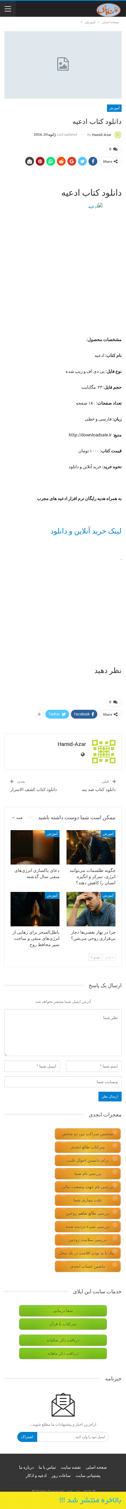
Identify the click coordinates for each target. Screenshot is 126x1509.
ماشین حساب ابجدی (87, 1266)
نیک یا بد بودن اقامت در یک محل (87, 1253)
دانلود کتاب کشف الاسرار (33, 789)
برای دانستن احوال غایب (88, 1160)
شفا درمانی (63, 1311)
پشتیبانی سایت (88, 1475)
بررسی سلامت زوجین (88, 1240)
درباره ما (26, 1467)
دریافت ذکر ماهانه (63, 1353)
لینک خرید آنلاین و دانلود (86, 531)
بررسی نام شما (87, 1173)
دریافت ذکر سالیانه (63, 1340)
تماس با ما (47, 1467)
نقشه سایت (71, 1467)
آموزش (114, 108)
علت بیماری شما (88, 1200)
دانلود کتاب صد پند (99, 789)
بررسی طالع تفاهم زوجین (88, 1213)
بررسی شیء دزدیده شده (88, 1226)
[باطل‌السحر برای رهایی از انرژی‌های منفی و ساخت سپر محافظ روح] (35, 909)
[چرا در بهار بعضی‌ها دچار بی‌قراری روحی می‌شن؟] (91, 909)
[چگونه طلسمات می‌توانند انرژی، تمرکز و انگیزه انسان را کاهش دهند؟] (91, 847)
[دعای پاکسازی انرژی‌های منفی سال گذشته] (35, 847)
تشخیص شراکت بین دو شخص (88, 1134)
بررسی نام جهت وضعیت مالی (88, 1187)
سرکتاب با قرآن (63, 1324)
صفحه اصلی (96, 1467)
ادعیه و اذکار (36, 1475)
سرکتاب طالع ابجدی (88, 1147)
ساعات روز (61, 1475)
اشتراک (27, 1437)
